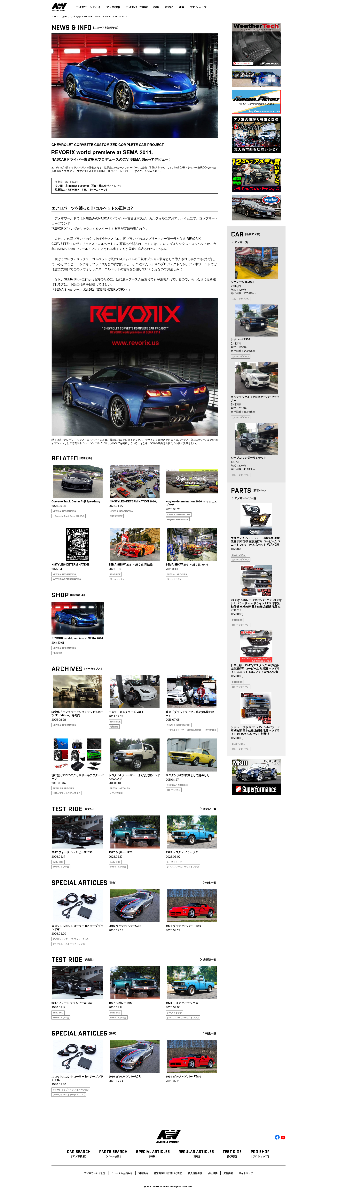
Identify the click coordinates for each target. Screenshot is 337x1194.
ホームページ (98, 189)
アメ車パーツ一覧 (245, 498)
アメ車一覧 (241, 242)
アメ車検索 (113, 7)
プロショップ (198, 7)
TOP (53, 16)
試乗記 (169, 7)
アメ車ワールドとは (88, 7)
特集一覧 (210, 883)
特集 (156, 7)
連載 (181, 7)
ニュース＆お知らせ (70, 16)
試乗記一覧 (209, 809)
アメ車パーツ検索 (137, 7)
